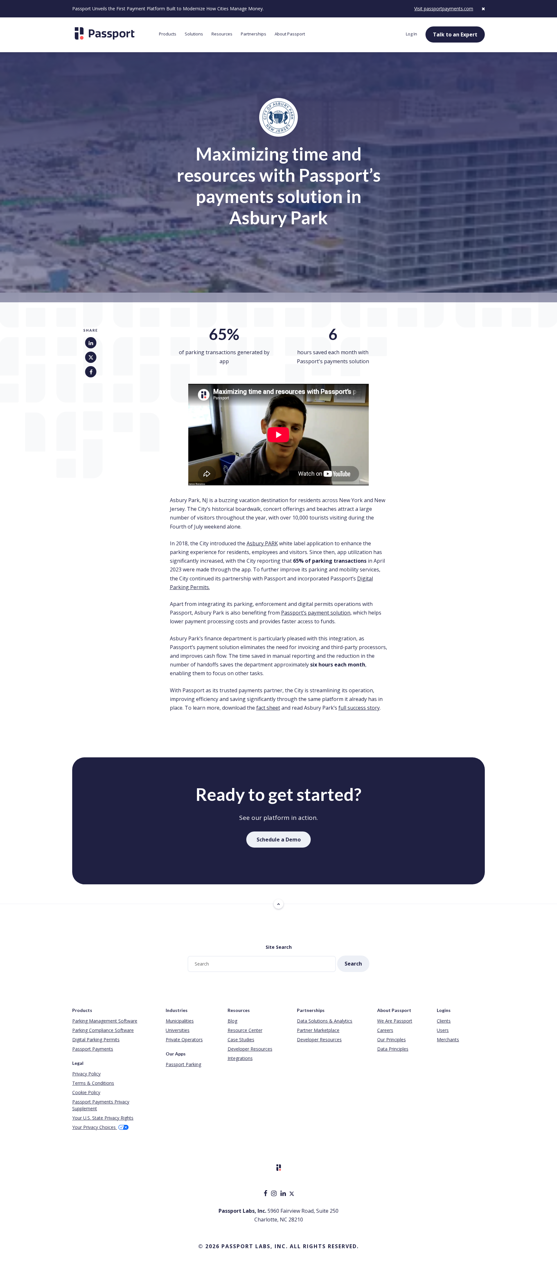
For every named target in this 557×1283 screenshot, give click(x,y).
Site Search (279, 947)
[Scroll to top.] (278, 904)
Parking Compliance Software (103, 1030)
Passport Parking (183, 1064)
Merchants (448, 1039)
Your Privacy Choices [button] (94, 1127)
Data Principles (392, 1049)
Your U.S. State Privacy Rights (102, 1118)
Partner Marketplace (318, 1030)
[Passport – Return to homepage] (112, 33)
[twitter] (291, 1194)
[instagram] (274, 1194)
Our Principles (391, 1039)
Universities (178, 1030)
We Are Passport (394, 1021)
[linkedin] (283, 1194)
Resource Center (245, 1030)
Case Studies (241, 1039)
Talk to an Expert (455, 34)
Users (443, 1030)
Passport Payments (92, 1049)
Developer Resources (250, 1049)
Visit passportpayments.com (443, 8)
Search (353, 963)
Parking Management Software (104, 1021)
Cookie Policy (86, 1092)
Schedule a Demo (279, 839)
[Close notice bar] (483, 8)
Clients (444, 1021)
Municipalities (180, 1021)
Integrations (240, 1058)
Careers (385, 1030)
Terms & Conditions (93, 1083)
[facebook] (266, 1194)
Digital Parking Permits (96, 1039)
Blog (232, 1021)
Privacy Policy (86, 1074)
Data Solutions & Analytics (324, 1021)
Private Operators (184, 1039)
